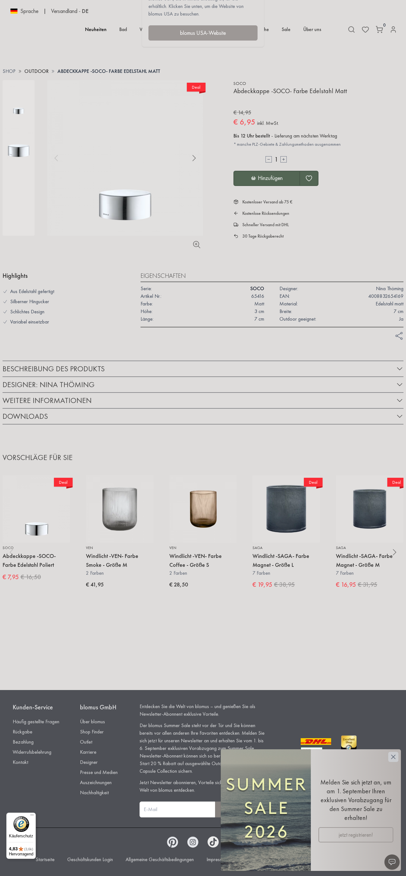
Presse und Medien (99, 772)
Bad (123, 29)
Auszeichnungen (96, 782)
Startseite (45, 859)
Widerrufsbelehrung (32, 752)
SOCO (239, 83)
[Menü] (32, 816)
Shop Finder (92, 731)
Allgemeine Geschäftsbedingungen (160, 859)
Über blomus (92, 721)
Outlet (86, 742)
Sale (286, 29)
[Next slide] (194, 158)
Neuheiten (96, 29)
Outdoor (36, 71)
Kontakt (20, 762)
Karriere (88, 752)
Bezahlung (23, 742)
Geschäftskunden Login (90, 859)
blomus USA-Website (203, 32)
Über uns (312, 29)
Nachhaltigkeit (94, 792)
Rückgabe (22, 731)
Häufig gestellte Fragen (36, 721)
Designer (89, 762)
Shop (9, 71)
